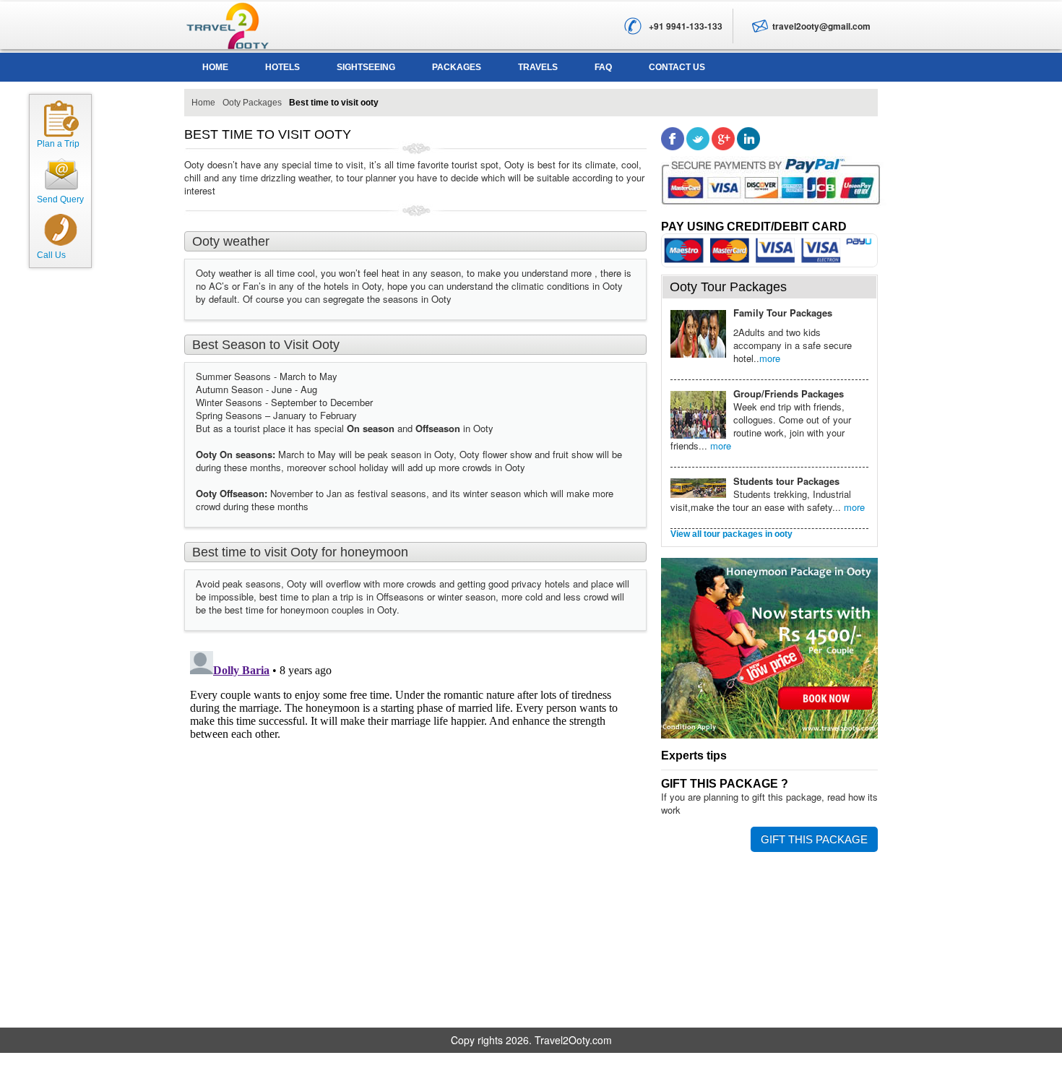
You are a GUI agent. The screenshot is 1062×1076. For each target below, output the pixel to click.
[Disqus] (415, 826)
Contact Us (677, 67)
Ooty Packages (252, 103)
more (769, 358)
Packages (456, 67)
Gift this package (814, 839)
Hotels (282, 67)
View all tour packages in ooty (731, 534)
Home (215, 67)
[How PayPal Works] (776, 185)
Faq (603, 67)
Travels (538, 67)
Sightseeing (366, 67)
